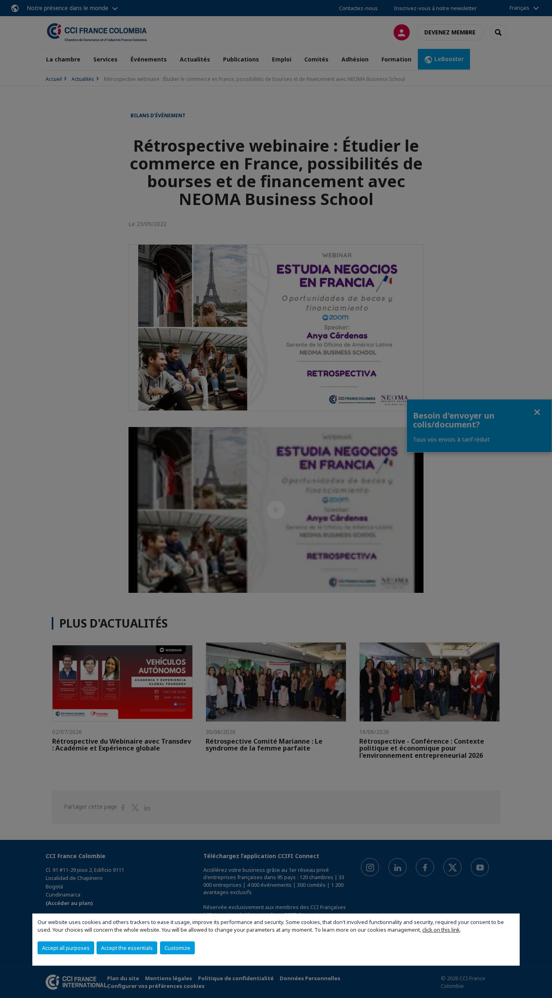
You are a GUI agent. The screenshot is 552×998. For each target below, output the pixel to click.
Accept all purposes (66, 947)
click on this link (441, 929)
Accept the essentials (127, 947)
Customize (177, 947)
